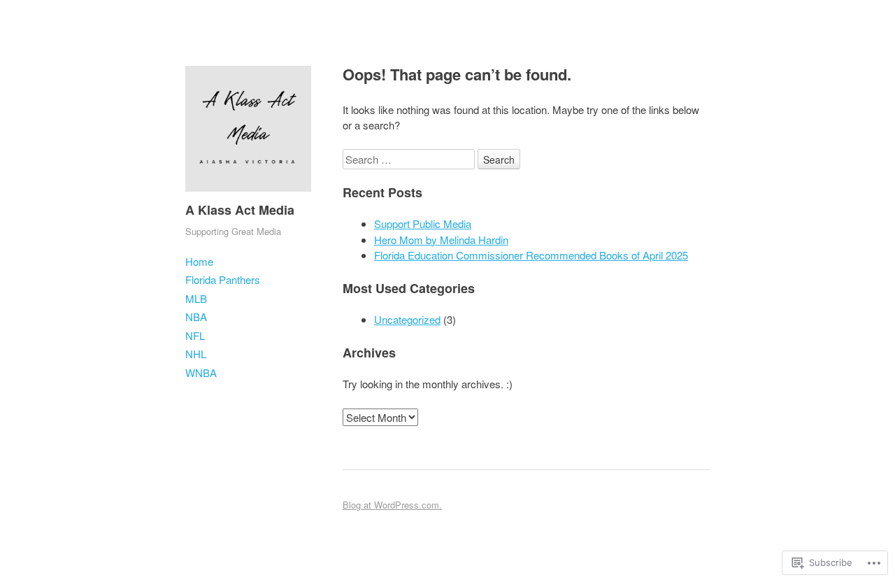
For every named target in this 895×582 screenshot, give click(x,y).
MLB (196, 298)
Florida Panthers (222, 279)
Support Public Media (422, 223)
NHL (195, 353)
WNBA (201, 372)
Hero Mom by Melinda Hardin (441, 239)
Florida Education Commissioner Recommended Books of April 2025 (531, 255)
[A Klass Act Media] (248, 194)
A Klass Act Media (239, 210)
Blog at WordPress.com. (392, 504)
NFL (195, 335)
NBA (196, 316)
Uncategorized (407, 319)
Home (199, 261)
